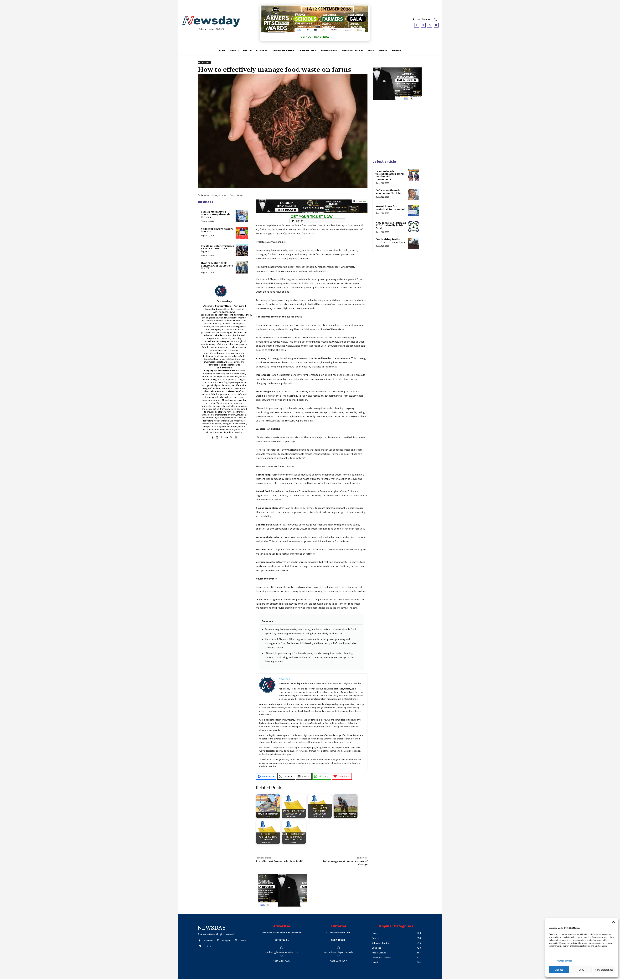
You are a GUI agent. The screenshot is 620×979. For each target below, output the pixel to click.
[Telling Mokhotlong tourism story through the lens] (242, 216)
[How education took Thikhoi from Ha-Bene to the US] (242, 267)
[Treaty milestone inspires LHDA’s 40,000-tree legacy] (242, 250)
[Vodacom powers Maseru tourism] (242, 233)
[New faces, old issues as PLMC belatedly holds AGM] (413, 226)
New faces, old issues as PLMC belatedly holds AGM (391, 225)
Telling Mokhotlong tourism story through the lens (215, 214)
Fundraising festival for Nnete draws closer (390, 241)
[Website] (236, 437)
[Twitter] (429, 25)
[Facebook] (416, 25)
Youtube (207, 946)
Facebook (208, 940)
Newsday (205, 195)
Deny (581, 969)
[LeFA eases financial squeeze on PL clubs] (413, 194)
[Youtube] (436, 25)
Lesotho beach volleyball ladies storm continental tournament (390, 175)
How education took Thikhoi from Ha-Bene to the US (217, 266)
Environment (204, 62)
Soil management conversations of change (344, 863)
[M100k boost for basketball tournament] (413, 210)
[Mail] (226, 437)
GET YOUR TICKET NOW (314, 36)
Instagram (226, 940)
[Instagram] (423, 25)
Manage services (564, 961)
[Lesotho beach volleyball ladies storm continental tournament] (413, 175)
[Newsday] (224, 291)
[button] (613, 921)
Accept (559, 969)
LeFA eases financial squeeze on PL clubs (388, 192)
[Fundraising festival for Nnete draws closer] (413, 243)
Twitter (243, 940)
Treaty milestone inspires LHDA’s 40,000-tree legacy (217, 249)
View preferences (604, 969)
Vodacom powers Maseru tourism (217, 230)
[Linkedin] (222, 437)
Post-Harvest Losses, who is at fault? (279, 861)
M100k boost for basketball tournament (390, 208)
